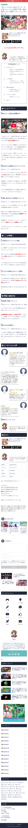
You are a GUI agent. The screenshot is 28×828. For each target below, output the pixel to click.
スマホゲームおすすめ (13, 506)
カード (18, 784)
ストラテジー (5, 788)
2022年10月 (14, 755)
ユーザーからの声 (10, 94)
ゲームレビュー (6, 786)
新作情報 (3, 810)
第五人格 (5, 799)
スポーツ (13, 788)
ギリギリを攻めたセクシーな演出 (17, 83)
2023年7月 (14, 737)
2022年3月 (14, 769)
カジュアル (11, 784)
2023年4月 (14, 740)
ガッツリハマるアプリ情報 (8, 808)
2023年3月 (14, 744)
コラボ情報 (4, 811)
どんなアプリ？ (10, 67)
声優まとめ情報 (5, 813)
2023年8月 (14, 733)
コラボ (12, 786)
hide (18, 64)
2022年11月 (14, 751)
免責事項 (19, 824)
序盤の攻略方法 (10, 87)
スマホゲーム (4, 506)
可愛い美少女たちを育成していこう (17, 75)
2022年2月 (14, 773)
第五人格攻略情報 (5, 817)
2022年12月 (14, 748)
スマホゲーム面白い (5, 508)
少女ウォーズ (12, 510)
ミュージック (18, 790)
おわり (8, 100)
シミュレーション (20, 786)
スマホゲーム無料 (22, 506)
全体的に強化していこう (15, 89)
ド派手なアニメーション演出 (16, 81)
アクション (5, 782)
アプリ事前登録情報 (6, 807)
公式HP (11, 476)
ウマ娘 (21, 782)
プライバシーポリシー (11, 824)
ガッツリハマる (21, 508)
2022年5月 (14, 762)
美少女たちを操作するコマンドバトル (17, 72)
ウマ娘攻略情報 (5, 816)
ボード (11, 790)
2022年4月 (14, 766)
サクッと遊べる (14, 508)
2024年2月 (14, 730)
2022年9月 (14, 759)
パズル (19, 788)
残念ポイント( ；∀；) (15, 96)
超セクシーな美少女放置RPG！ (17, 69)
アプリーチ (17, 35)
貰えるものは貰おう (14, 91)
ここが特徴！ (9, 78)
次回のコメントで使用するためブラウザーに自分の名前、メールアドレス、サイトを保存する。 (13, 562)
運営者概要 (4, 820)
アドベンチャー (4, 4)
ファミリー (5, 790)
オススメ (5, 784)
